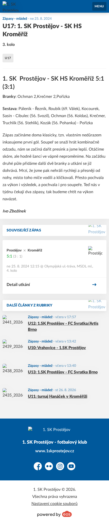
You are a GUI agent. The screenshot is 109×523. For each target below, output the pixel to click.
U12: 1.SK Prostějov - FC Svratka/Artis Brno (63, 326)
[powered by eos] (54, 514)
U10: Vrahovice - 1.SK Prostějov (57, 348)
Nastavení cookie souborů (54, 504)
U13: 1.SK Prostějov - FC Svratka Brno (63, 372)
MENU (99, 6)
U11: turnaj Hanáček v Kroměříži (57, 396)
